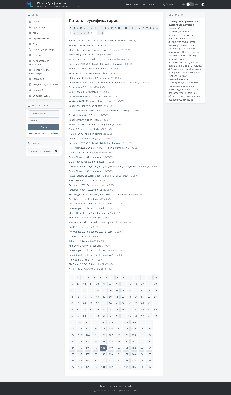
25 (129, 283)
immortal (113, 59)
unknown (120, 40)
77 (104, 309)
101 (80, 322)
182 (111, 366)
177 (72, 366)
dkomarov (122, 110)
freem (109, 203)
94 (123, 315)
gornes (106, 77)
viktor (104, 73)
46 (84, 296)
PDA (34, 44)
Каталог (134, 4)
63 (104, 302)
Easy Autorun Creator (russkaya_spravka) (90, 40)
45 (78, 296)
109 (141, 322)
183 (118, 366)
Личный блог (39, 90)
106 (118, 322)
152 (134, 347)
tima (87, 236)
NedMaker (125, 194)
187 (149, 366)
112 (80, 328)
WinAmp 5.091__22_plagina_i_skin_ (87, 101)
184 (126, 366)
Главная (36, 21)
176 (149, 360)
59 (78, 302)
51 (117, 296)
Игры (35, 32)
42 (149, 290)
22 (110, 283)
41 (142, 290)
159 (103, 354)
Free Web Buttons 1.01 (81, 180)
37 (117, 290)
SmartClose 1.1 (77, 199)
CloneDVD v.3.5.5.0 (78, 138)
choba (89, 240)
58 (71, 302)
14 (149, 277)
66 (123, 302)
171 (111, 360)
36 (110, 290)
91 (104, 315)
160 (111, 354)
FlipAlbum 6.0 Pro (78, 259)
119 (134, 328)
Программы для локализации (39, 71)
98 (149, 315)
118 (126, 328)
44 (71, 296)
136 (95, 341)
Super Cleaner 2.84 (79, 119)
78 (110, 309)
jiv (92, 259)
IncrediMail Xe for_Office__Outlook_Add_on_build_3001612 (99, 82)
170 (103, 360)
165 (149, 354)
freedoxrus (94, 199)
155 (72, 354)
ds (101, 45)
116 (111, 328)
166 (72, 360)
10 (124, 277)
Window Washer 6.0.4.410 (82, 45)
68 (136, 302)
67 (129, 302)
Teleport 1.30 (76, 240)
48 (97, 296)
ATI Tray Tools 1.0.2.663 (81, 268)
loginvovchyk (113, 222)
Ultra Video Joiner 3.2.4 (81, 161)
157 (88, 354)
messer (100, 161)
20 (97, 283)
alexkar (97, 129)
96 (136, 315)
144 (72, 347)
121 (149, 328)
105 (111, 322)
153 (141, 347)
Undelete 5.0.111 (78, 152)
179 (88, 366)
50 (110, 296)
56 (149, 296)
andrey (105, 213)
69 (142, 302)
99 (155, 315)
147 (95, 347)
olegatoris (106, 124)
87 (78, 315)
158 (95, 354)
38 (123, 290)
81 (129, 309)
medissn (95, 54)
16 (71, 283)
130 (134, 334)
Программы (38, 27)
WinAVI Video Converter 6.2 (83, 124)
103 (95, 322)
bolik (98, 180)
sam (118, 49)
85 (155, 309)
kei (100, 189)
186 (141, 366)
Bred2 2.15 (74, 227)
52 (123, 296)
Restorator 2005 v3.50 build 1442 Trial (89, 63)
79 (117, 309)
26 (136, 283)
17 (78, 283)
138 (111, 341)
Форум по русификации (45, 84)
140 (126, 341)
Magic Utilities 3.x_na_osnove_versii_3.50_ (90, 49)
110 (149, 322)
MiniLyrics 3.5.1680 (79, 217)
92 (110, 315)
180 (95, 366)
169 (95, 360)
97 (142, 315)
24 (123, 283)
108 (134, 322)
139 (118, 341)
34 (97, 290)
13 (143, 277)
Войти (44, 127)
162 (126, 354)
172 (118, 360)
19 (91, 283)
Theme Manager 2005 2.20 (83, 68)
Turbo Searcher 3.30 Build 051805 (86, 59)
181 (103, 366)
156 (80, 354)
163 (134, 354)
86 (71, 315)
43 (155, 290)
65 (117, 302)
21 (104, 283)
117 (118, 328)
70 (149, 302)
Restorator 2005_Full (79, 185)
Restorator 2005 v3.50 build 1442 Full (88, 143)
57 (155, 296)
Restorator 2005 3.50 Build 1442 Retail (89, 147)
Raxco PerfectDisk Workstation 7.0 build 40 (91, 110)
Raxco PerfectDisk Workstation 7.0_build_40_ (92, 175)
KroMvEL (93, 91)
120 (141, 328)
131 (141, 334)
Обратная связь (41, 95)
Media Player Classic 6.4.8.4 (83, 213)
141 (134, 341)
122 (72, 334)
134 (80, 341)
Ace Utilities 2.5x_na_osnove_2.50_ (86, 231)
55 (142, 296)
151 (126, 347)
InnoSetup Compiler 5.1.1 (82, 254)
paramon (123, 175)
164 (141, 354)
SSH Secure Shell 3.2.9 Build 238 (86, 222)
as (97, 115)
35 (104, 290)
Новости (150, 4)
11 (130, 277)
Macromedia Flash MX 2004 (83, 73)
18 (84, 283)
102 (88, 322)
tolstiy (96, 119)
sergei (95, 138)
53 (129, 296)
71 (155, 302)
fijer (92, 87)
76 (97, 309)
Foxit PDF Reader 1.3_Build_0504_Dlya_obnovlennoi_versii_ (99, 166)
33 (91, 290)
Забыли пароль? (50, 133)
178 (80, 366)
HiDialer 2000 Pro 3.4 (80, 133)
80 (123, 309)
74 (84, 309)
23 (117, 283)
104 (103, 322)
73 (78, 309)
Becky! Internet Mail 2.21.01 (83, 96)
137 (103, 341)
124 (88, 334)
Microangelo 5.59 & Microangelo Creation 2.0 (92, 194)
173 (126, 360)
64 (110, 302)
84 (149, 309)
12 (137, 277)
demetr (98, 133)
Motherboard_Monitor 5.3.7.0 (84, 77)
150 (118, 347)
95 (129, 315)
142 (141, 341)
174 (134, 360)
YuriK (104, 96)
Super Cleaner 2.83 (79, 171)
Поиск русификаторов (44, 49)
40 (136, 290)
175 (141, 360)
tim (99, 268)
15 (156, 277)
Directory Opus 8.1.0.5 (80, 115)
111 (72, 328)
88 (84, 315)
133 (72, 341)
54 (136, 296)
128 (118, 334)
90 (97, 315)
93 (117, 315)
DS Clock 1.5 (75, 236)
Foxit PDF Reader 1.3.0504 (82, 189)
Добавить (168, 4)
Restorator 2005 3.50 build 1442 (85, 203)
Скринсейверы (40, 38)
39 (129, 290)
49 (104, 296)
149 (111, 347)
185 (134, 366)
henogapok (105, 250)
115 (103, 328)
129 (126, 334)
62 (97, 302)
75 (91, 309)
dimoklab (117, 63)
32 (84, 290)
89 (91, 315)
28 (149, 283)
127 (111, 334)
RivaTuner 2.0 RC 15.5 (80, 264)
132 (149, 334)
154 (149, 347)
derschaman (139, 166)
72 (71, 309)
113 (88, 328)
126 (103, 334)
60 (84, 302)
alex (135, 82)
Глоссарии (38, 78)
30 (71, 290)
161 (118, 354)
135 (88, 341)
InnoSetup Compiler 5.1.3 (82, 208)
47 (91, 296)
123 (80, 334)
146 (88, 347)
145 (80, 347)
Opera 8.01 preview (79, 129)
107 (126, 322)
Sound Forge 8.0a (78, 54)
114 (95, 328)
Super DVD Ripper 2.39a (81, 105)
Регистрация (34, 133)
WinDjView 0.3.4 (77, 91)
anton (98, 264)
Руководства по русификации (38, 62)
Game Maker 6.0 (77, 87)
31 (78, 290)
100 (72, 322)
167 (80, 360)
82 (136, 309)
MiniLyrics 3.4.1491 (79, 245)
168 (88, 360)
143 (149, 341)
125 (95, 334)
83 (142, 309)
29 (155, 283)
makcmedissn (120, 147)
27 (142, 283)
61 (91, 302)
